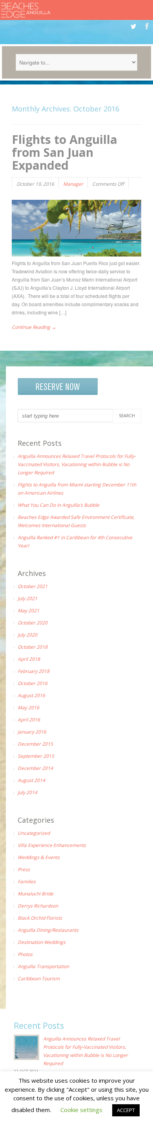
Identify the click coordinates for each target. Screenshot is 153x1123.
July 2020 (27, 634)
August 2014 (31, 780)
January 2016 (32, 731)
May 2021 (28, 610)
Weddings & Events (39, 857)
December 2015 (35, 744)
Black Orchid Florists (40, 918)
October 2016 (32, 683)
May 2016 (28, 707)
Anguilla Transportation (43, 966)
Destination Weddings (42, 942)
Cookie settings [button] (81, 1110)
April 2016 (29, 719)
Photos (25, 954)
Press (24, 869)
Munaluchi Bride (35, 893)
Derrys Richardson (38, 905)
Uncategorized (34, 833)
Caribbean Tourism (39, 978)
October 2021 (32, 586)
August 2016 (31, 695)
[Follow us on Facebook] (146, 26)
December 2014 (35, 768)
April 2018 (29, 659)
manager (73, 184)
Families (27, 881)
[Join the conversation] (133, 26)
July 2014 (27, 792)
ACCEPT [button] (126, 1110)
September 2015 (36, 756)
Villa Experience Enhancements (52, 845)
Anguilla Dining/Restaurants (48, 930)
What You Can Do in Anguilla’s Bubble (58, 505)
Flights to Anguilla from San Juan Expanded (64, 152)
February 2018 (33, 671)
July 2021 (27, 598)
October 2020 (32, 622)
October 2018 (32, 647)
